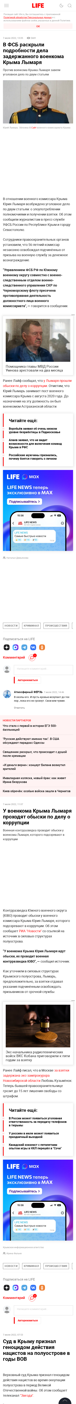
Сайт (34, 127)
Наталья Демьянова (17, 557)
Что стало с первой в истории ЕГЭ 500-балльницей (30, 728)
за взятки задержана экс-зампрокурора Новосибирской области (36, 1075)
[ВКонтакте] (33, 647)
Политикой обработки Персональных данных (28, 17)
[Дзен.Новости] (6, 647)
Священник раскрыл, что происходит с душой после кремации (35, 754)
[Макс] (15, 647)
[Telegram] (24, 647)
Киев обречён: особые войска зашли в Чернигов (36, 791)
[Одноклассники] (42, 647)
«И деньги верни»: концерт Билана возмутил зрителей (34, 767)
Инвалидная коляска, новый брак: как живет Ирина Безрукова (34, 780)
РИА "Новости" (30, 931)
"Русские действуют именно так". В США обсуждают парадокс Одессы (31, 741)
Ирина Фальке (14, 1253)
